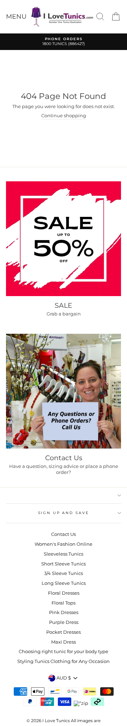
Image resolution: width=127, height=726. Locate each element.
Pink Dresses (63, 612)
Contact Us (63, 534)
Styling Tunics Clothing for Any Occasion (63, 661)
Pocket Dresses (63, 632)
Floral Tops (63, 603)
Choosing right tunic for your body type (63, 651)
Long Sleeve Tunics (64, 583)
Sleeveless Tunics (63, 554)
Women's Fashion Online (63, 544)
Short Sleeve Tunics (63, 564)
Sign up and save (63, 513)
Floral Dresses (63, 593)
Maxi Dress (63, 642)
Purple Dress (63, 622)
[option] (63, 41)
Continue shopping (63, 115)
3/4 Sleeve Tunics (63, 573)
